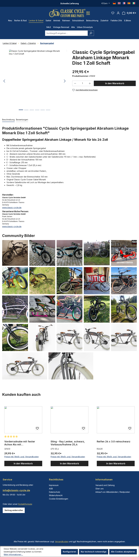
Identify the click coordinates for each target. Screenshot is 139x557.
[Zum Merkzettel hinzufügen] (37, 428)
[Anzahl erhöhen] (90, 83)
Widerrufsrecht (55, 495)
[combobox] (66, 33)
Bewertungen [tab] (22, 119)
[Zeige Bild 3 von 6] (32, 112)
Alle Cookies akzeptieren (123, 552)
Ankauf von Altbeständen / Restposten (112, 492)
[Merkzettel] (112, 13)
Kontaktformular (25, 504)
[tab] (8, 119)
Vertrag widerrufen (13, 510)
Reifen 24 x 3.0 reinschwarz (113, 441)
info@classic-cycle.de (16, 490)
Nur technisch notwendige (93, 552)
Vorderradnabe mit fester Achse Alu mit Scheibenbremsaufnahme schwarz (19, 443)
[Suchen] (91, 33)
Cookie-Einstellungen (58, 499)
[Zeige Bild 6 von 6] (48, 112)
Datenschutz (54, 492)
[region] (69, 433)
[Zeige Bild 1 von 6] (21, 112)
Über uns (99, 488)
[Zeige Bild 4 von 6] (37, 112)
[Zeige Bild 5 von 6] (42, 112)
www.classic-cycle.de (11, 207)
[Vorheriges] (4, 81)
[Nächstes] (65, 81)
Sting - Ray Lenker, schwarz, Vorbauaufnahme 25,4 (68, 443)
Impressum (54, 485)
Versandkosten (61, 541)
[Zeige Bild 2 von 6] (26, 112)
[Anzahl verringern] (75, 83)
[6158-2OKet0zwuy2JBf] (34, 79)
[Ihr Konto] (118, 13)
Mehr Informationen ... (13, 554)
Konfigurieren (69, 552)
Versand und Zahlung (105, 485)
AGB (51, 488)
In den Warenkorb (114, 83)
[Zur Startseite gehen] (69, 13)
